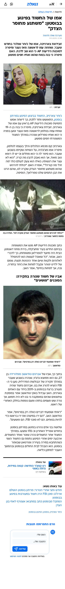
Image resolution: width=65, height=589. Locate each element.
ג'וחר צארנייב (56, 512)
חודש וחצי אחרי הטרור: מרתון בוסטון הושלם (35, 490)
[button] (51, 4)
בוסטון (46, 512)
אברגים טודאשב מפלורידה (25, 374)
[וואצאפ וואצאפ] (11, 4)
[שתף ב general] (5, 4)
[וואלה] (32, 4)
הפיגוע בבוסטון (35, 512)
